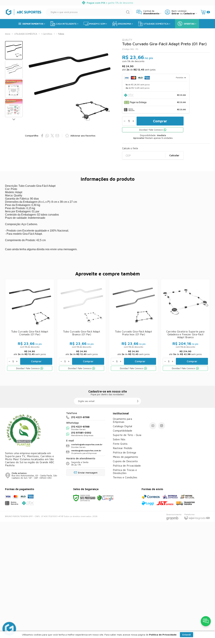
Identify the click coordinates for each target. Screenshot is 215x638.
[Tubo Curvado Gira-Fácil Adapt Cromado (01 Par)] (29, 326)
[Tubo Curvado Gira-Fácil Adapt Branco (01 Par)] (81, 326)
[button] (14, 50)
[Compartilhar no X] (52, 135)
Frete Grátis (120, 443)
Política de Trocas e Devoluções (125, 471)
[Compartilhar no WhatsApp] (47, 135)
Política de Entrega (124, 452)
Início (7, 33)
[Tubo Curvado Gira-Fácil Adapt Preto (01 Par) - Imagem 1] (13, 50)
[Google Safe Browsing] (105, 498)
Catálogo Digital (122, 426)
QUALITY (127, 40)
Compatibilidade (122, 430)
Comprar (160, 121)
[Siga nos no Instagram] (161, 425)
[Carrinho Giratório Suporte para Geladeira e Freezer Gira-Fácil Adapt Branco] (185, 326)
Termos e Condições (125, 477)
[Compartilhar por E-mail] (57, 135)
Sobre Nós (119, 439)
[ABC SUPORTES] (23, 12)
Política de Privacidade (127, 465)
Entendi (186, 634)
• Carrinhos (46, 33)
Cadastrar (189, 13)
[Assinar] (137, 401)
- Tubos (60, 33)
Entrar (175, 13)
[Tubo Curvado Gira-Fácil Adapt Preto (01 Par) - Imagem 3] (14, 89)
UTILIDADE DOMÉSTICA (25, 33)
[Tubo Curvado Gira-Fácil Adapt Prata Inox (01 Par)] (133, 326)
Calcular (174, 155)
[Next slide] (14, 119)
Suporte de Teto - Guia (127, 434)
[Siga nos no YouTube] (152, 425)
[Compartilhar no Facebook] (42, 135)
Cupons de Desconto (125, 461)
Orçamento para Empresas (122, 420)
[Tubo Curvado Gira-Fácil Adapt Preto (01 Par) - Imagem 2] (14, 70)
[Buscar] (127, 12)
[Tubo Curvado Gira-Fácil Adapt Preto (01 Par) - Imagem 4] (14, 108)
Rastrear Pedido (122, 448)
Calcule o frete (130, 148)
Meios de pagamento (125, 456)
